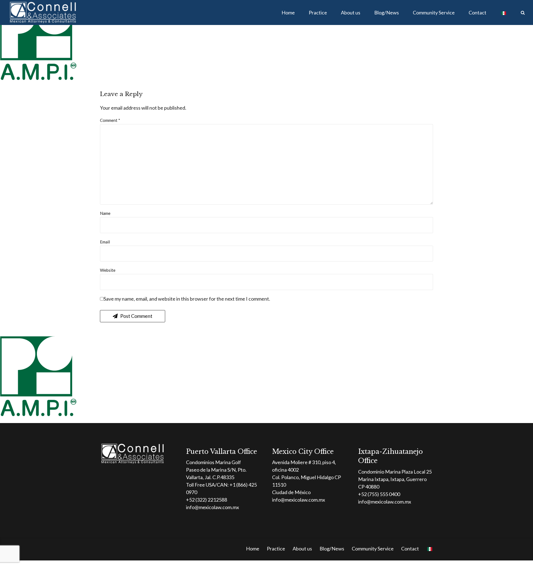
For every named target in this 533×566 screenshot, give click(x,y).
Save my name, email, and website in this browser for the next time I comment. (187, 299)
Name (105, 213)
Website (107, 270)
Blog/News (386, 12)
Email (105, 241)
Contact (477, 12)
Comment (110, 120)
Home (288, 12)
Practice (318, 12)
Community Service (434, 12)
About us (350, 12)
